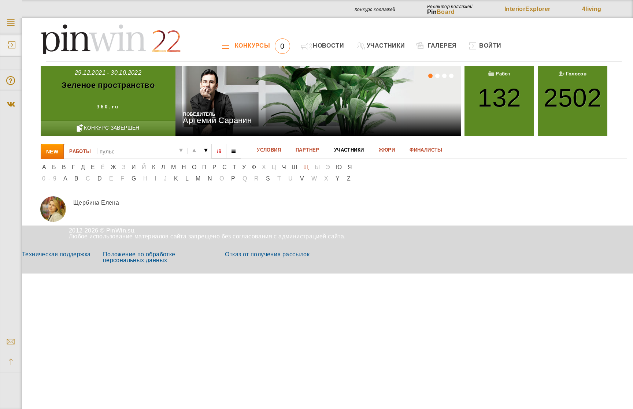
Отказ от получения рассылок (267, 254)
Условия (269, 150)
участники (386, 45)
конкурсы (260, 46)
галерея (442, 45)
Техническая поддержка (56, 254)
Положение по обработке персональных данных (139, 257)
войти (490, 45)
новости (328, 45)
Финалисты (426, 150)
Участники (349, 150)
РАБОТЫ (80, 151)
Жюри (387, 150)
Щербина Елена (96, 203)
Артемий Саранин (217, 120)
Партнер (307, 150)
